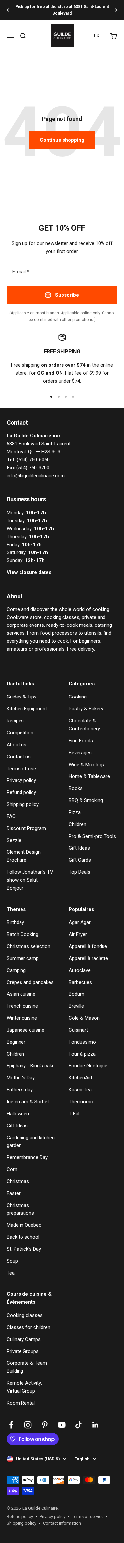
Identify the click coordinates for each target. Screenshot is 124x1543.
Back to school (23, 1237)
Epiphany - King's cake (31, 1066)
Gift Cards (80, 860)
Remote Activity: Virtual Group (24, 1387)
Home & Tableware (89, 776)
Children (77, 824)
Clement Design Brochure (24, 856)
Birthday (15, 922)
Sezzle (14, 840)
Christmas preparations (20, 1209)
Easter (14, 1193)
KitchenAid (80, 1078)
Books (76, 788)
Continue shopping (62, 140)
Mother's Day (21, 1078)
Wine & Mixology (86, 765)
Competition (20, 733)
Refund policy (21, 792)
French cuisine (22, 1006)
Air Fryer (78, 934)
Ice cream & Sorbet (28, 1102)
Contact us (19, 757)
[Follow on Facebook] (11, 1424)
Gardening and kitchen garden (31, 1141)
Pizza (75, 812)
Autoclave (80, 970)
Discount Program (26, 828)
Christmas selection (28, 946)
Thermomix (81, 1102)
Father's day (20, 1090)
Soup (12, 1261)
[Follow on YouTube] (61, 1424)
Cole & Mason (84, 1018)
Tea (11, 1273)
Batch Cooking (22, 934)
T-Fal (74, 1114)
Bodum (76, 994)
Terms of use (21, 769)
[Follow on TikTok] (78, 1424)
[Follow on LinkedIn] (95, 1424)
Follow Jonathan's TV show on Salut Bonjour (30, 880)
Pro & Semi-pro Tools (92, 836)
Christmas (18, 1181)
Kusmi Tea (80, 1090)
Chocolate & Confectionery (84, 725)
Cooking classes (25, 1315)
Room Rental (21, 1403)
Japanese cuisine (25, 1030)
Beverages (80, 753)
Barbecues (80, 982)
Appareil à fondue (88, 946)
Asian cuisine (21, 994)
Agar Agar (80, 922)
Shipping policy (23, 804)
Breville (76, 1006)
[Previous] (8, 10)
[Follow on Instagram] (27, 1424)
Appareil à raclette (88, 958)
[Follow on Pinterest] (44, 1424)
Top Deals (79, 872)
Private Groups (23, 1351)
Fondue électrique (88, 1066)
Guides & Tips (22, 697)
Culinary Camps (24, 1339)
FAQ (11, 816)
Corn (12, 1169)
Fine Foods (81, 741)
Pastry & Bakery (86, 709)
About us (16, 745)
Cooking (78, 697)
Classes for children (28, 1327)
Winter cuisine (22, 1018)
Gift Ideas (79, 848)
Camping (16, 970)
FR (97, 36)
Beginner (16, 1042)
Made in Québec (24, 1225)
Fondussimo (82, 1042)
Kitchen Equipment (27, 709)
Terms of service (87, 1516)
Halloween (18, 1114)
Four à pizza (82, 1054)
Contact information (62, 1523)
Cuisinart (78, 1030)
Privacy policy (21, 780)
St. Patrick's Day (24, 1249)
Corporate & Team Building (27, 1367)
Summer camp (23, 958)
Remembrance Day (27, 1157)
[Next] (116, 10)
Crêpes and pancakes (30, 982)
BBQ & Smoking (86, 800)
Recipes (15, 721)
